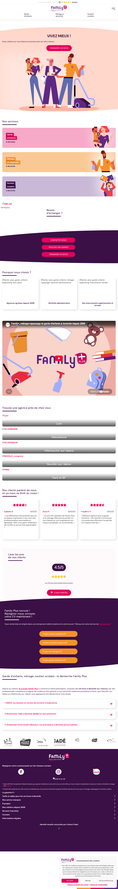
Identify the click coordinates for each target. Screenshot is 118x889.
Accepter (70, 881)
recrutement (105, 624)
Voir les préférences (106, 881)
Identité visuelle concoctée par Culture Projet (59, 824)
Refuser (88, 881)
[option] (21, 295)
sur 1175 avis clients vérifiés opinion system (59, 583)
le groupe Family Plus (28, 688)
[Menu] (113, 9)
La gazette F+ (8, 792)
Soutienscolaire (90, 15)
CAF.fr (8, 786)
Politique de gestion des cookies (78, 885)
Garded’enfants (28, 15)
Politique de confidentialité (99, 885)
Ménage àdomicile (60, 15)
